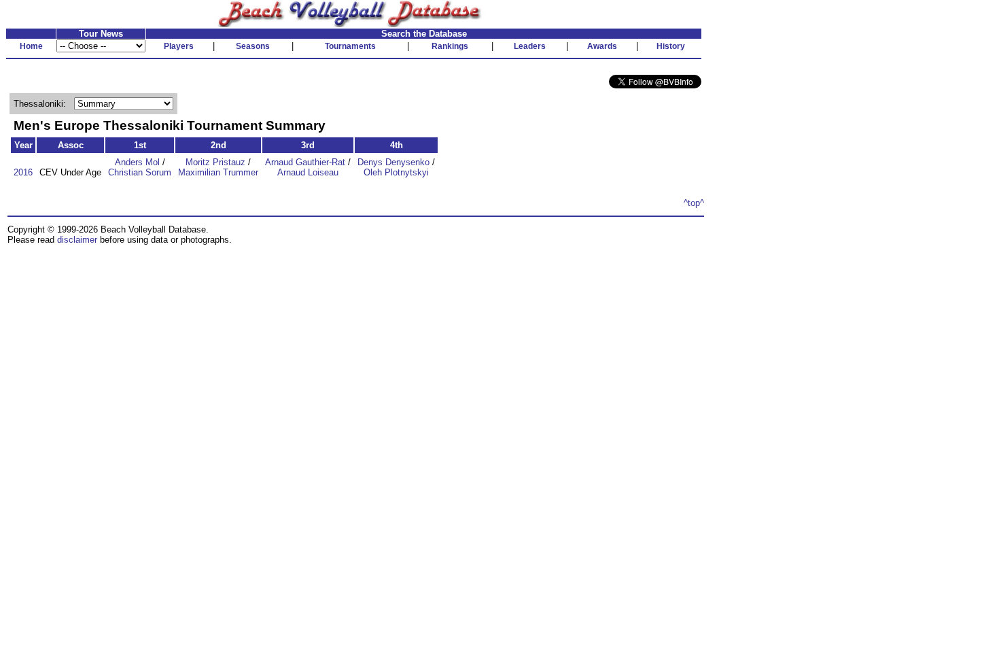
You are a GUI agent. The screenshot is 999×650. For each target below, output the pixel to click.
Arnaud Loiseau (307, 172)
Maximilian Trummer (218, 172)
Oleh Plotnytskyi (396, 172)
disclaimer (77, 240)
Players (179, 46)
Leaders (530, 46)
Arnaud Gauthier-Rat (305, 162)
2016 (23, 172)
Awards (602, 46)
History (670, 46)
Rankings (450, 46)
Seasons (253, 46)
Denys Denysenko (393, 162)
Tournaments (350, 46)
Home (31, 46)
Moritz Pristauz (215, 162)
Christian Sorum (139, 172)
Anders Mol (137, 162)
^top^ (694, 203)
